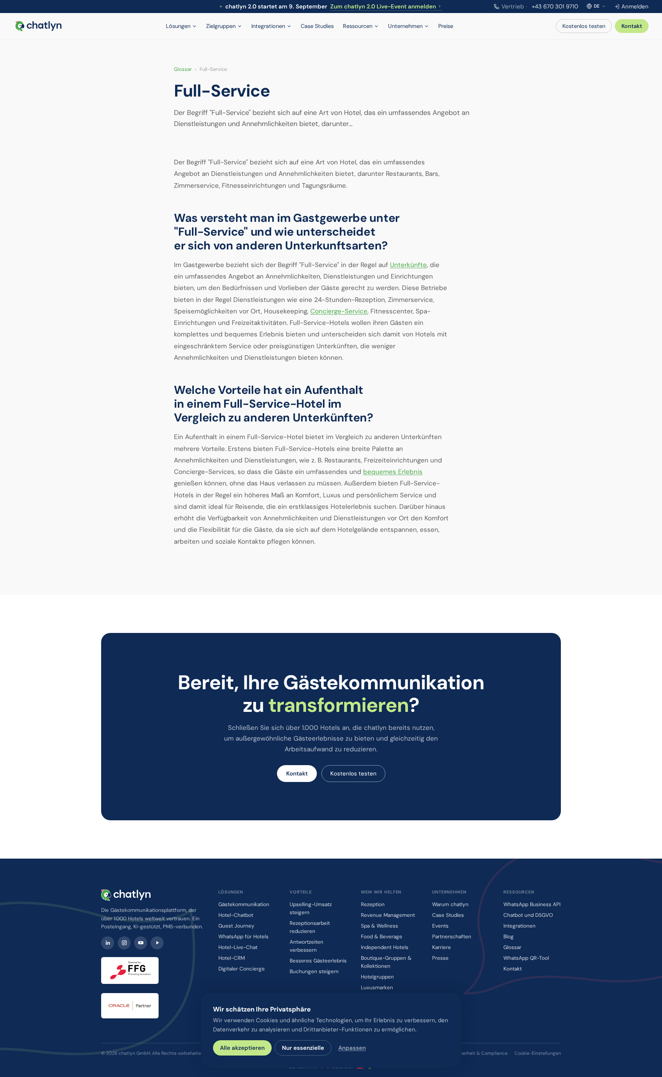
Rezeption (373, 904)
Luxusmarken (377, 987)
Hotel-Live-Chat (237, 947)
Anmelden (635, 6)
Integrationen (268, 26)
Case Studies (317, 26)
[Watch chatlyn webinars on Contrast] (157, 942)
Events (440, 926)
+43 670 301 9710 (539, 6)
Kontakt (631, 26)
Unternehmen (405, 26)
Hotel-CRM (231, 958)
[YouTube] (140, 942)
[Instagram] (124, 942)
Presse (440, 958)
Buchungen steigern (314, 971)
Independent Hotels (384, 947)
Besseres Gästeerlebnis (318, 960)
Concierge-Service (338, 311)
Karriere (441, 947)
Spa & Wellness (379, 926)
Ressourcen (357, 26)
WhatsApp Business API (531, 904)
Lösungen (178, 26)
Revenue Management (388, 915)
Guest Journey (236, 926)
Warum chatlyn (450, 904)
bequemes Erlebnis (393, 471)
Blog (508, 936)
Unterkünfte (408, 265)
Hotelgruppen (377, 977)
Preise (445, 26)
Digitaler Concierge (241, 969)
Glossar (183, 69)
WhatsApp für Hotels (243, 936)
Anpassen (352, 1048)
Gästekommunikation (243, 904)
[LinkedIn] (107, 942)
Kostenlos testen (583, 26)
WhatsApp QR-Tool (526, 958)
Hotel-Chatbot (235, 915)
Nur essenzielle (303, 1048)
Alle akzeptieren (242, 1048)
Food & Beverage (381, 936)
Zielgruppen (221, 26)
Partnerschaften (451, 936)
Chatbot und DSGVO (528, 915)
